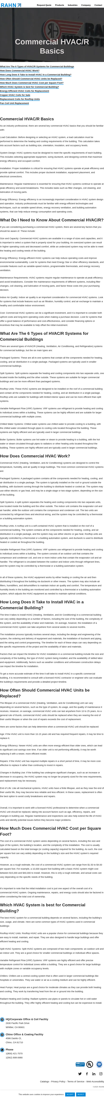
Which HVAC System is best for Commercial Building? (29, 87)
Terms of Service (75, 1081)
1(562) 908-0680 (14, 1057)
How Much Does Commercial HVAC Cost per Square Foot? (32, 83)
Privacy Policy (58, 1081)
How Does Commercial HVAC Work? (19, 70)
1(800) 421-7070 (14, 1053)
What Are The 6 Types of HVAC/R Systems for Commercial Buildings (37, 66)
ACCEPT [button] (70, 1094)
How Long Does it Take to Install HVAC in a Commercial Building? (35, 74)
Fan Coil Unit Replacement (14, 103)
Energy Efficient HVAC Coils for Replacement (24, 91)
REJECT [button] (81, 1094)
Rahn (11, 5)
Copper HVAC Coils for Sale (15, 95)
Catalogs (44, 1081)
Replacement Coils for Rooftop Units (20, 99)
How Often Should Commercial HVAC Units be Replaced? (31, 78)
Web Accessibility (95, 1081)
